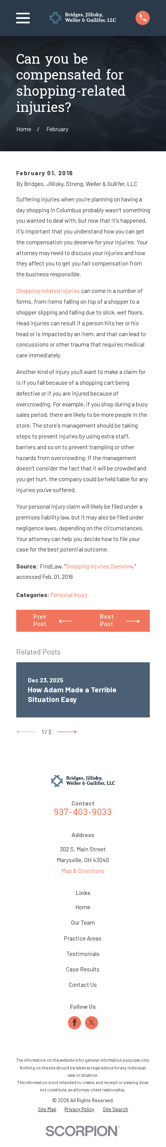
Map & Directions (83, 870)
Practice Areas (83, 938)
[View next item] (67, 732)
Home (82, 906)
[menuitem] (47, 1109)
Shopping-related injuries (48, 290)
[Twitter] (91, 1022)
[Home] (83, 18)
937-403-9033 (83, 812)
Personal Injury (69, 594)
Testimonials (83, 953)
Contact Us (83, 984)
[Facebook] (74, 1022)
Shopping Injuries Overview (99, 566)
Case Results (83, 969)
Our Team (83, 922)
